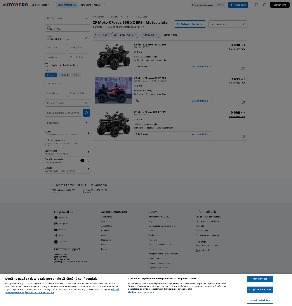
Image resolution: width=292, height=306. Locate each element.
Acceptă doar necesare (259, 289)
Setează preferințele (259, 300)
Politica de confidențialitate (40, 292)
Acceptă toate (260, 278)
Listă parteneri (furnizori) (141, 292)
